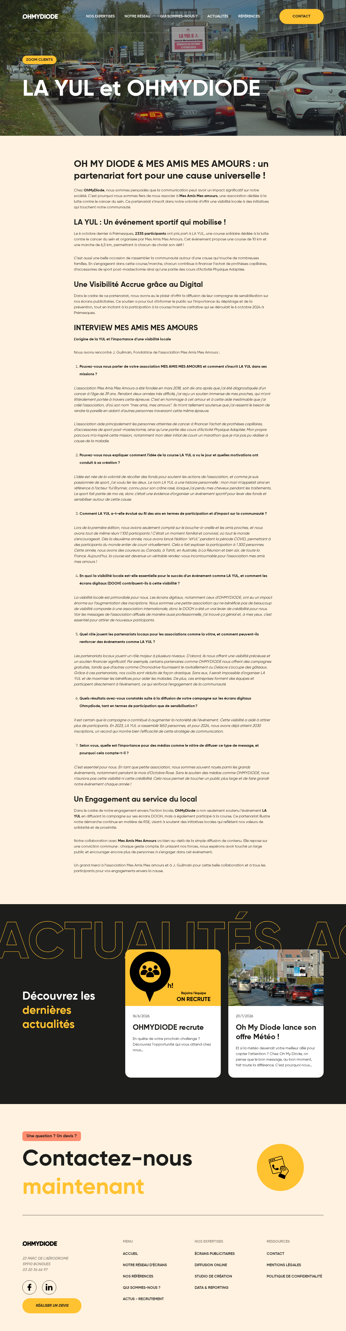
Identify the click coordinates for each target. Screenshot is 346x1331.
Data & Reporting (212, 1288)
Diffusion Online (211, 1265)
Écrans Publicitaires (215, 1254)
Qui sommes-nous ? (179, 16)
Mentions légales (284, 1265)
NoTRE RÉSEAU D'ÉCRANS (145, 1265)
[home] (40, 16)
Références (249, 16)
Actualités (217, 16)
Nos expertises (100, 16)
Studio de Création (213, 1276)
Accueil (130, 1254)
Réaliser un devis (52, 1306)
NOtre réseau (137, 16)
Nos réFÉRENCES (138, 1276)
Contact (301, 16)
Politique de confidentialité (294, 1276)
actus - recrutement (143, 1299)
